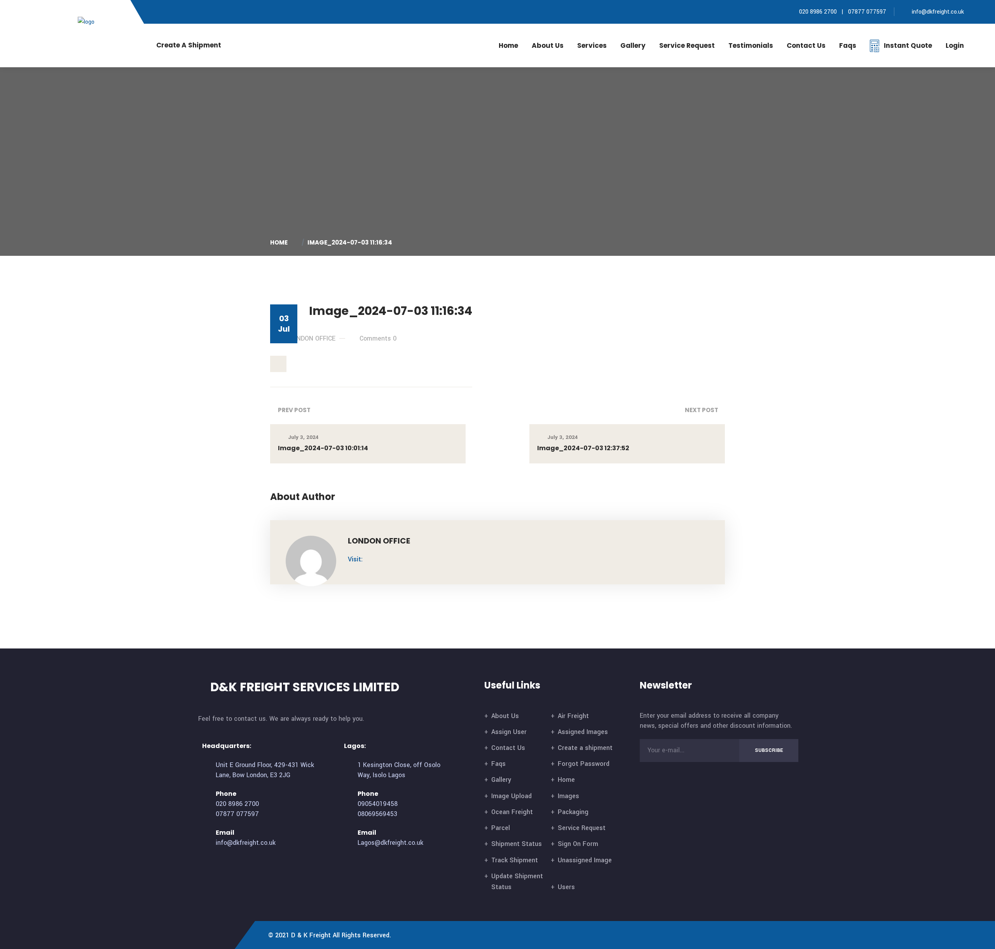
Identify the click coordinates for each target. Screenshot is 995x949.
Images (568, 796)
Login (955, 45)
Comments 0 (378, 338)
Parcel (500, 827)
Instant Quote (908, 45)
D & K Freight (311, 935)
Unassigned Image (585, 860)
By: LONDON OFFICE (307, 338)
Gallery (633, 45)
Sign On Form (578, 843)
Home (508, 45)
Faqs (847, 45)
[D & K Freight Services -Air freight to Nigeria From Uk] (98, 21)
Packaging (573, 811)
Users (566, 887)
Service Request (687, 45)
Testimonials (750, 45)
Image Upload (511, 796)
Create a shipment (585, 747)
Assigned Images (583, 731)
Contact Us (508, 747)
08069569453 (377, 813)
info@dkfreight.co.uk (938, 12)
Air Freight (573, 715)
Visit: (355, 559)
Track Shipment (514, 860)
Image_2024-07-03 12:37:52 (583, 448)
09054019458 (378, 803)
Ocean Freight (512, 811)
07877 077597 (867, 12)
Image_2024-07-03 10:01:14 (323, 448)
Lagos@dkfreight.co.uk (390, 842)
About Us (548, 45)
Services (592, 45)
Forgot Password (583, 763)
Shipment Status (516, 843)
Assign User (509, 731)
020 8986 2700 (817, 12)
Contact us (806, 45)
